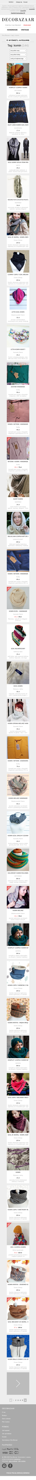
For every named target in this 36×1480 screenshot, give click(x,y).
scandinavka (18, 128)
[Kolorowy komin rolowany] (18, 860)
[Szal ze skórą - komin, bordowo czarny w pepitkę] (18, 1121)
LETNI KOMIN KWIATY (18, 349)
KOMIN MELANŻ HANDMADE (18, 798)
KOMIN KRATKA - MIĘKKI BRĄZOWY (20, 1022)
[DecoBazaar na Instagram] (4, 1465)
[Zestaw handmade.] (18, 373)
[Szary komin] (18, 486)
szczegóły (32, 9)
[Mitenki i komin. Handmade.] (18, 448)
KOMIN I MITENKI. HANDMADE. (18, 424)
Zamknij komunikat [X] (18, 13)
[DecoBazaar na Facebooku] (10, 1465)
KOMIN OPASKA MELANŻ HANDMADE (20, 723)
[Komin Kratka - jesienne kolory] (18, 1271)
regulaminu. (17, 1459)
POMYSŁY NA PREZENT (13, 25)
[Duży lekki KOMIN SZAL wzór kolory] (18, 112)
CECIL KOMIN (18, 686)
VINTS (18, 165)
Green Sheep (18, 240)
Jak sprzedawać (6, 1433)
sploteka (18, 951)
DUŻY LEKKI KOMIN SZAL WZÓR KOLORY (22, 125)
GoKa (18, 390)
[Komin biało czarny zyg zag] (18, 1346)
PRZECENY (27, 25)
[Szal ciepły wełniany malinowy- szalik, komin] (18, 1084)
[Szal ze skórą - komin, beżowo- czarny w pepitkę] (18, 224)
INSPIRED (18, 203)
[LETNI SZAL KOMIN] (18, 299)
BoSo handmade (18, 1250)
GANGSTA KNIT (18, 539)
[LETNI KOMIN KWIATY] (18, 336)
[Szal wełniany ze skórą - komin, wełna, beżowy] (18, 1308)
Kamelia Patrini (18, 352)
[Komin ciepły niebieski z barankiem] (18, 972)
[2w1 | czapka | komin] (18, 1234)
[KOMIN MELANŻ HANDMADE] (18, 785)
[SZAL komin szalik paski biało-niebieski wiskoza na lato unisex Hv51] (18, 149)
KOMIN (18, 1172)
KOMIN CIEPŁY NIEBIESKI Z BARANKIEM (21, 985)
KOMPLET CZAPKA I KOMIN (18, 87)
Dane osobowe (6, 1418)
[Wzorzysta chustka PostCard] (18, 186)
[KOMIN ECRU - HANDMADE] (18, 598)
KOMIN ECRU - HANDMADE (18, 611)
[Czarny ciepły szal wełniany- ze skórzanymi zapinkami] (18, 261)
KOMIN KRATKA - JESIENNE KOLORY (20, 1284)
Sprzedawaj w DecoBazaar (10, 1440)
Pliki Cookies (6, 1422)
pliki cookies (22, 1461)
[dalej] (18, 1383)
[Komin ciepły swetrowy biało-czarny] (18, 1196)
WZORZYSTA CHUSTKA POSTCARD (19, 200)
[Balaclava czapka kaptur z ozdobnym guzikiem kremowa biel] (18, 523)
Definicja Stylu (18, 651)
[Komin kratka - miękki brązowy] (18, 1009)
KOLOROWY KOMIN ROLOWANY (18, 873)
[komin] (18, 1159)
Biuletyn (4, 1415)
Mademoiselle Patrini (18, 315)
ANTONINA (18, 90)
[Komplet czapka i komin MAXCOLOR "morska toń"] (18, 934)
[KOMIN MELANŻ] (18, 897)
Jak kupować (6, 1430)
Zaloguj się (19, 2)
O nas (4, 1412)
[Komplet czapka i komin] (18, 74)
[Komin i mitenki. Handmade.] (18, 411)
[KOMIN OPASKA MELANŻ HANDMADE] (18, 710)
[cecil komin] (18, 673)
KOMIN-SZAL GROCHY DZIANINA (19, 835)
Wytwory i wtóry (18, 689)
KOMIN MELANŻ (18, 910)
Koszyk (25, 2)
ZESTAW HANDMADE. (18, 387)
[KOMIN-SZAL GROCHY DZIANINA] (18, 822)
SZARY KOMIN (18, 499)
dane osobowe (13, 1461)
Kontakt (4, 1437)
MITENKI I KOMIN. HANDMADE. (18, 461)
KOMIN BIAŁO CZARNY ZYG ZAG (19, 1359)
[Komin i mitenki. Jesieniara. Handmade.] (18, 747)
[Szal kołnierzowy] (18, 635)
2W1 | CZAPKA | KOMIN (18, 1247)
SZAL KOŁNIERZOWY (18, 648)
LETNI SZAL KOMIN (18, 312)
